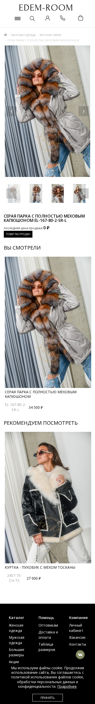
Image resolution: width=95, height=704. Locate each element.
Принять (48, 698)
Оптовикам (48, 625)
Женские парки (50, 35)
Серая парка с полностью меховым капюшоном (41, 394)
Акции (14, 661)
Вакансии (77, 637)
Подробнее (67, 686)
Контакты (77, 644)
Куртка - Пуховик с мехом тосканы (40, 567)
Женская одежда (23, 35)
